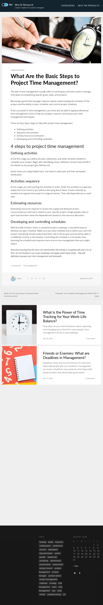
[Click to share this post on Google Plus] (40, 278)
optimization (55, 561)
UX (64, 594)
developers (53, 549)
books (50, 542)
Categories (68, 6)
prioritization (45, 564)
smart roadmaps (42, 253)
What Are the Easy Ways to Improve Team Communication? (21, 294)
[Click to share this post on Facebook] (28, 278)
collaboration (45, 546)
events (57, 553)
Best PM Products (88, 6)
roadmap (43, 583)
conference (57, 546)
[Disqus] (51, 421)
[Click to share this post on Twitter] (32, 278)
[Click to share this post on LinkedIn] (36, 278)
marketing (44, 561)
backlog (43, 542)
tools (60, 590)
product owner (54, 576)
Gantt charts (70, 253)
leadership (52, 557)
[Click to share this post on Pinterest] (44, 278)
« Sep (75, 566)
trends (42, 594)
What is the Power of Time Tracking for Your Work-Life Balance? (64, 317)
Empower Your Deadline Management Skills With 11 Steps (77, 294)
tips (53, 590)
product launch (46, 568)
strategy (52, 583)
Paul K (19, 278)
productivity (16, 265)
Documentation (46, 553)
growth (42, 557)
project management (48, 579)
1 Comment (90, 338)
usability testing (54, 594)
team (54, 587)
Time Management (18, 70)
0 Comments (90, 378)
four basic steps (27, 123)
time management (30, 265)
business (59, 542)
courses (43, 549)
